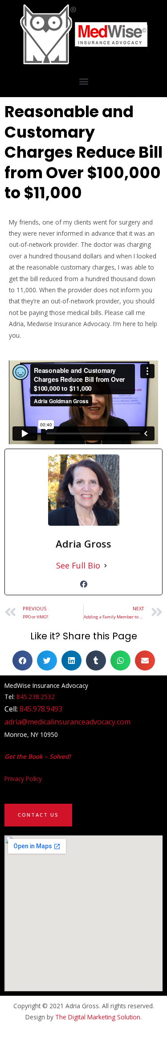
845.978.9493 (41, 709)
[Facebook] (83, 584)
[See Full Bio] (105, 565)
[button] (83, 81)
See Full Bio (78, 565)
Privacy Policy (23, 778)
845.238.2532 (35, 696)
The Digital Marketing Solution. (98, 1017)
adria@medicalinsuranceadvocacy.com (67, 722)
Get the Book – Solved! (37, 756)
